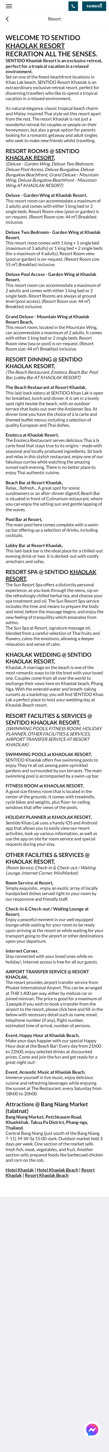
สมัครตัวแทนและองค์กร (29, 1391)
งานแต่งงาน (17, 1381)
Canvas (36, 1436)
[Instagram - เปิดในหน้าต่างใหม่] (42, 1280)
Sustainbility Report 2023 (30, 1311)
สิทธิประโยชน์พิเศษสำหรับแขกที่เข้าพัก (44, 1362)
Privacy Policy (19, 1320)
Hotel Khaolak (20, 1169)
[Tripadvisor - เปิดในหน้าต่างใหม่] (72, 1280)
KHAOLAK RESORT (35, 46)
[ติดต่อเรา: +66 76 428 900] (73, 6)
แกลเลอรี (14, 1372)
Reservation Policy (23, 1316)
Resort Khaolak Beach (46, 1175)
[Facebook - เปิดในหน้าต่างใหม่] (11, 1280)
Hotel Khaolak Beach (57, 1169)
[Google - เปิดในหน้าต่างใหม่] (26, 1280)
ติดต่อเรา (14, 1400)
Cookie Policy (19, 1325)
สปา (10, 1377)
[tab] (54, 1297)
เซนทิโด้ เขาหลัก (22, 1353)
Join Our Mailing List (26, 1306)
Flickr (11, 1396)
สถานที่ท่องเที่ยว (21, 1386)
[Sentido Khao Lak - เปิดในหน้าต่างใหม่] (57, 1280)
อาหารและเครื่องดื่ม (25, 1367)
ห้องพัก (13, 1358)
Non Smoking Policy (25, 1330)
